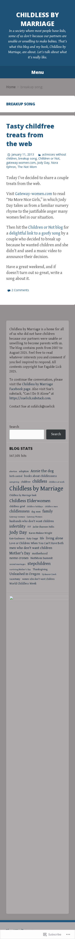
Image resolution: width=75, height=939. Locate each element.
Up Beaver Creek (49, 574)
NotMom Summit (41, 558)
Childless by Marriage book (22, 495)
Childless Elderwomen (29, 500)
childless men (51, 506)
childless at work (56, 482)
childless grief (17, 506)
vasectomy (14, 579)
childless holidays (35, 506)
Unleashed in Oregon (24, 574)
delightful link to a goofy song (34, 233)
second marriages (17, 564)
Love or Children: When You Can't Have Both (36, 543)
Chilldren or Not (49, 158)
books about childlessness (40, 476)
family (47, 511)
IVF (29, 526)
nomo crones (19, 558)
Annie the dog (42, 471)
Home (11, 87)
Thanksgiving (40, 569)
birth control (15, 476)
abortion (13, 471)
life (42, 538)
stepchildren (39, 563)
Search (14, 427)
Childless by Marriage (37, 19)
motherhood (40, 553)
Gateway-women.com (33, 193)
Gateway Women (34, 517)
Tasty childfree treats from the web (30, 135)
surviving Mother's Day (20, 569)
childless (39, 481)
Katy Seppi (32, 538)
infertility (17, 526)
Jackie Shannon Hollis (43, 526)
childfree (25, 481)
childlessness (19, 511)
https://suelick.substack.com (29, 398)
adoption (24, 471)
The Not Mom (27, 167)
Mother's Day (19, 553)
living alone (54, 538)
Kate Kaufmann (17, 538)
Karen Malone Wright (40, 533)
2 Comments (20, 290)
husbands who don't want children (31, 521)
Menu (37, 72)
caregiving (14, 482)
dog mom (36, 511)
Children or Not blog (45, 227)
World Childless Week (22, 583)
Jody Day (43, 163)
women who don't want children (38, 579)
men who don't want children (30, 548)
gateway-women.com (21, 163)
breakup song (27, 158)
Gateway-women (17, 517)
